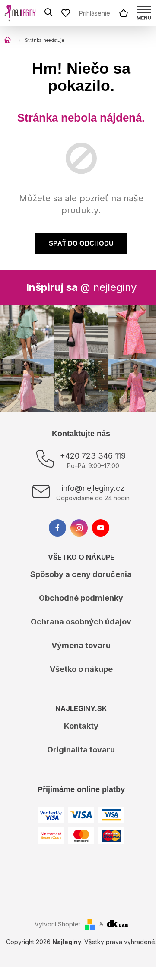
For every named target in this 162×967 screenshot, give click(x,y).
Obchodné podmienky (81, 597)
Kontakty (81, 725)
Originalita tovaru (81, 749)
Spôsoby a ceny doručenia (81, 574)
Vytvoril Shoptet (57, 924)
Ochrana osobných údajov (81, 621)
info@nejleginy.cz (92, 488)
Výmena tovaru (81, 645)
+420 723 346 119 (93, 455)
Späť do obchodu (81, 243)
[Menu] (144, 13)
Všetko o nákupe (81, 669)
